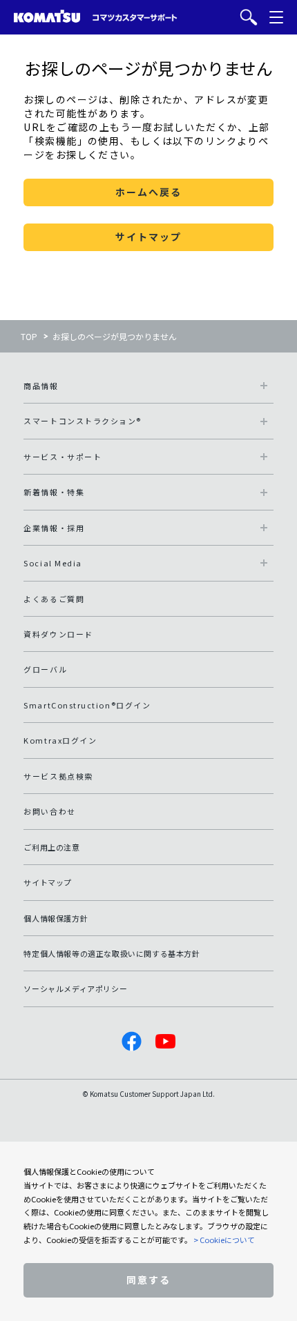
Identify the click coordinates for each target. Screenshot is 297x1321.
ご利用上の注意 (51, 847)
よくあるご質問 (53, 598)
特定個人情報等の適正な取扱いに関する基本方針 (111, 953)
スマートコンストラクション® (82, 420)
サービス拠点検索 (58, 776)
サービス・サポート (62, 456)
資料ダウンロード (58, 633)
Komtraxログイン (60, 740)
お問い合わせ (49, 811)
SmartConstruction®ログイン (87, 705)
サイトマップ (148, 237)
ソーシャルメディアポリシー (75, 988)
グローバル (45, 669)
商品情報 (40, 385)
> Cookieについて (224, 1239)
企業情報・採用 (53, 527)
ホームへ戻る (148, 192)
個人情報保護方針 (55, 918)
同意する (148, 1280)
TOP (29, 336)
